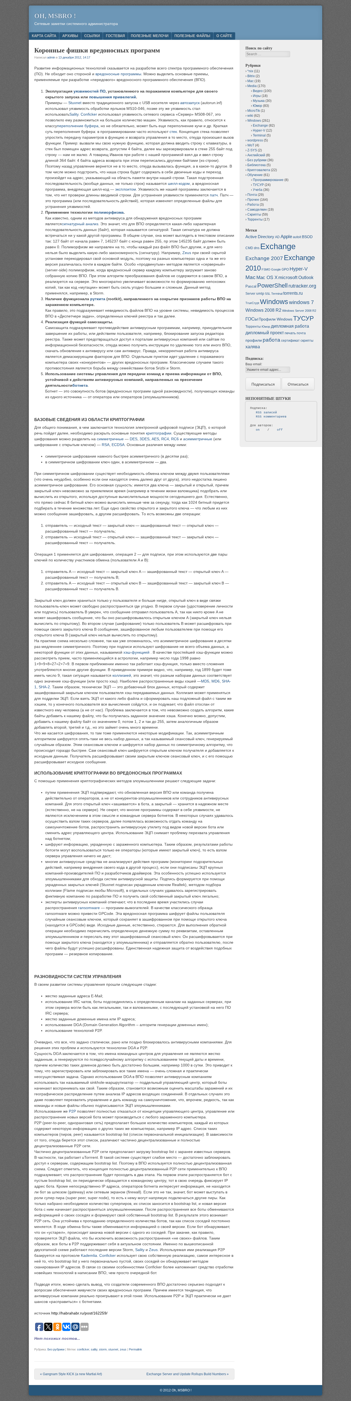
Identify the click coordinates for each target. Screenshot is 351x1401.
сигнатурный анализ (80, 224)
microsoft (288, 277)
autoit (297, 237)
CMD (249, 248)
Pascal (250, 286)
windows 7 (301, 302)
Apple (286, 236)
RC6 (175, 439)
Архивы (70, 36)
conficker (83, 1349)
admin (51, 57)
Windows (254, 120)
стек (173, 131)
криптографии (158, 433)
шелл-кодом (179, 183)
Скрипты (254, 214)
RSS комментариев (271, 416)
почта (301, 333)
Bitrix (251, 76)
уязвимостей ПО (89, 91)
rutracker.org (302, 286)
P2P (72, 1111)
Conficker (89, 114)
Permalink (135, 1349)
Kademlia (89, 1255)
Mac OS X (267, 277)
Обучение (255, 175)
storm (103, 1349)
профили (253, 340)
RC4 (165, 439)
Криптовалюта (258, 170)
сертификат (290, 340)
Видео (258, 91)
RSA (105, 444)
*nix (250, 71)
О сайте (224, 36)
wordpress (255, 140)
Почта (252, 195)
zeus (123, 1349)
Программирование (268, 180)
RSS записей (266, 412)
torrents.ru (293, 293)
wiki (250, 116)
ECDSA (118, 444)
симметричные (110, 439)
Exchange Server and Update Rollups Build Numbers (187, 1374)
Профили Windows (275, 319)
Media (252, 86)
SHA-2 (44, 687)
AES (155, 439)
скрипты (307, 340)
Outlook (305, 277)
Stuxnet (74, 103)
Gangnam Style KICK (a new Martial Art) (71, 1374)
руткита (97, 299)
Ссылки (92, 36)
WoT (250, 145)
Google (276, 269)
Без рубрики (55, 1349)
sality (94, 1349)
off (279, 429)
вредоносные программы (118, 74)
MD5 (205, 681)
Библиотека (256, 165)
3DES (144, 439)
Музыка (259, 101)
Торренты (255, 219)
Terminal (259, 135)
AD (277, 237)
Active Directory (259, 236)
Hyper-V (259, 130)
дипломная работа (290, 326)
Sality (73, 114)
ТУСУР (258, 185)
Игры (257, 96)
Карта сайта (44, 36)
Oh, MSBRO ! (55, 16)
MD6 (215, 681)
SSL (267, 293)
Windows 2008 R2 (263, 310)
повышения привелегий (112, 97)
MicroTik (253, 111)
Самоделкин (257, 209)
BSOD (307, 237)
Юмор (257, 106)
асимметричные (197, 439)
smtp (260, 293)
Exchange (260, 125)
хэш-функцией (137, 652)
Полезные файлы (192, 36)
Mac (250, 81)
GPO (285, 269)
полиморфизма (109, 212)
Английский (256, 155)
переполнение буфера (77, 126)
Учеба (257, 190)
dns (256, 248)
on (257, 429)
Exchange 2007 (264, 258)
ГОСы (251, 319)
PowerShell (272, 285)
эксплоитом (125, 189)
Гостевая (115, 36)
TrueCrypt (252, 303)
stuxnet (113, 1349)
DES (133, 439)
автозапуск (190, 103)
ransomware (89, 908)
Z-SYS (252, 150)
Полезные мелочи (149, 36)
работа (271, 340)
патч (214, 195)
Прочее (253, 200)
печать (290, 333)
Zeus (186, 252)
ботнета (80, 385)
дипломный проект (264, 332)
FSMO (266, 269)
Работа (253, 205)
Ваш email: (253, 364)
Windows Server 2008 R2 (299, 310)
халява (252, 346)
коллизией (121, 675)
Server (250, 294)
